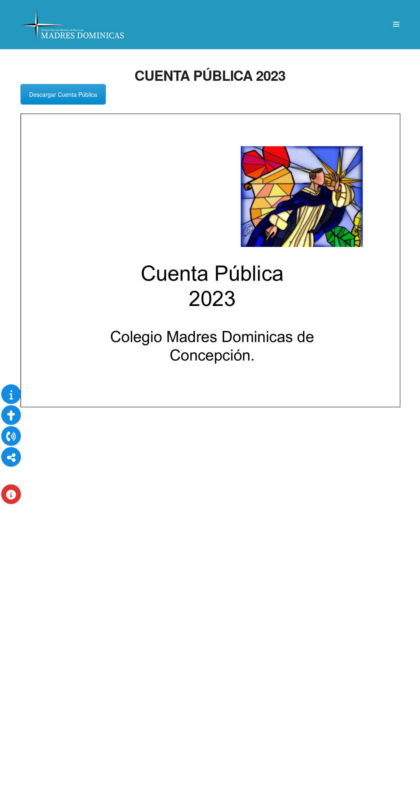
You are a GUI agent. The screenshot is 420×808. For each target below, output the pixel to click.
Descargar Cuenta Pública (63, 94)
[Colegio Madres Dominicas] (73, 24)
